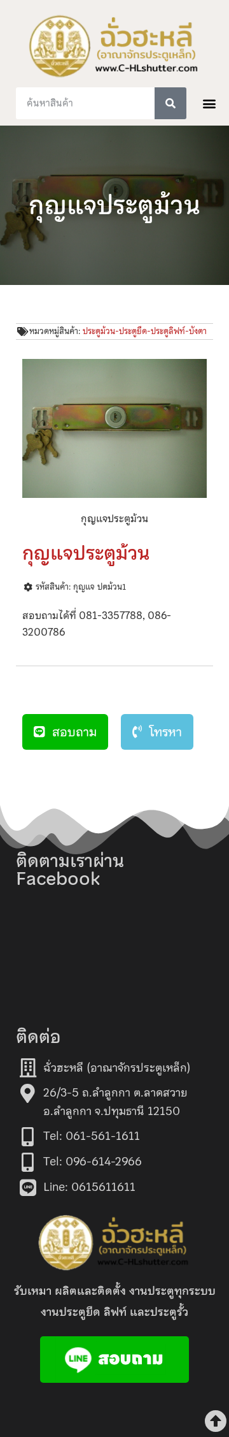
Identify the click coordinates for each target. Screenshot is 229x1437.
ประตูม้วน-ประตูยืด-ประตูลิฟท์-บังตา (145, 331)
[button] (209, 102)
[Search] (170, 103)
